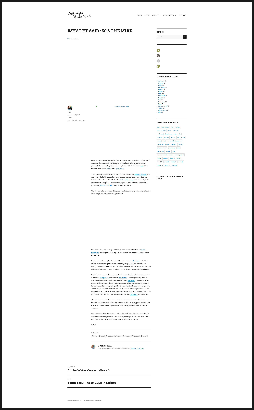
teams (171, 155)
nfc (164, 141)
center (109, 169)
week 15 (167, 165)
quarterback (120, 169)
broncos (175, 130)
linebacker (131, 280)
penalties (160, 144)
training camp (179, 155)
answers (177, 127)
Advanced (161, 81)
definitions (168, 134)
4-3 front (136, 261)
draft (175, 134)
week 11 (180, 162)
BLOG (147, 15)
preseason (171, 148)
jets (178, 137)
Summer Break (162, 106)
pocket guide (161, 148)
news (159, 141)
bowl (169, 130)
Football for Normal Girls (74, 400)
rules (173, 151)
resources (160, 151)
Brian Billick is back (106, 185)
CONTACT (183, 15)
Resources (161, 102)
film (179, 134)
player (167, 144)
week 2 (165, 158)
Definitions (161, 87)
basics (69, 120)
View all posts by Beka (137, 348)
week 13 (160, 165)
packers (178, 141)
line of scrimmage (141, 174)
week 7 (159, 162)
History (160, 91)
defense (160, 134)
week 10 (173, 162)
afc (172, 127)
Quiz (159, 100)
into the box (123, 278)
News (160, 93)
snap (141, 166)
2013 (158, 127)
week (159, 158)
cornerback (133, 294)
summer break (162, 155)
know (183, 137)
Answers (160, 83)
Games (160, 89)
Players (160, 97)
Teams (160, 108)
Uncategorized (162, 110)
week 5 (179, 158)
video (83, 120)
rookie (168, 151)
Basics (69, 117)
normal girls (170, 141)
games (166, 137)
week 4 (172, 158)
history (173, 137)
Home (139, 15)
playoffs (180, 144)
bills (164, 130)
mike (79, 120)
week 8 (166, 162)
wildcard (174, 165)
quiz (178, 148)
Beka (69, 112)
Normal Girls (161, 95)
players (173, 144)
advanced (165, 127)
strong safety (104, 278)
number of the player (126, 180)
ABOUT (155, 15)
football (74, 120)
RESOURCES (168, 15)
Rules (160, 104)
